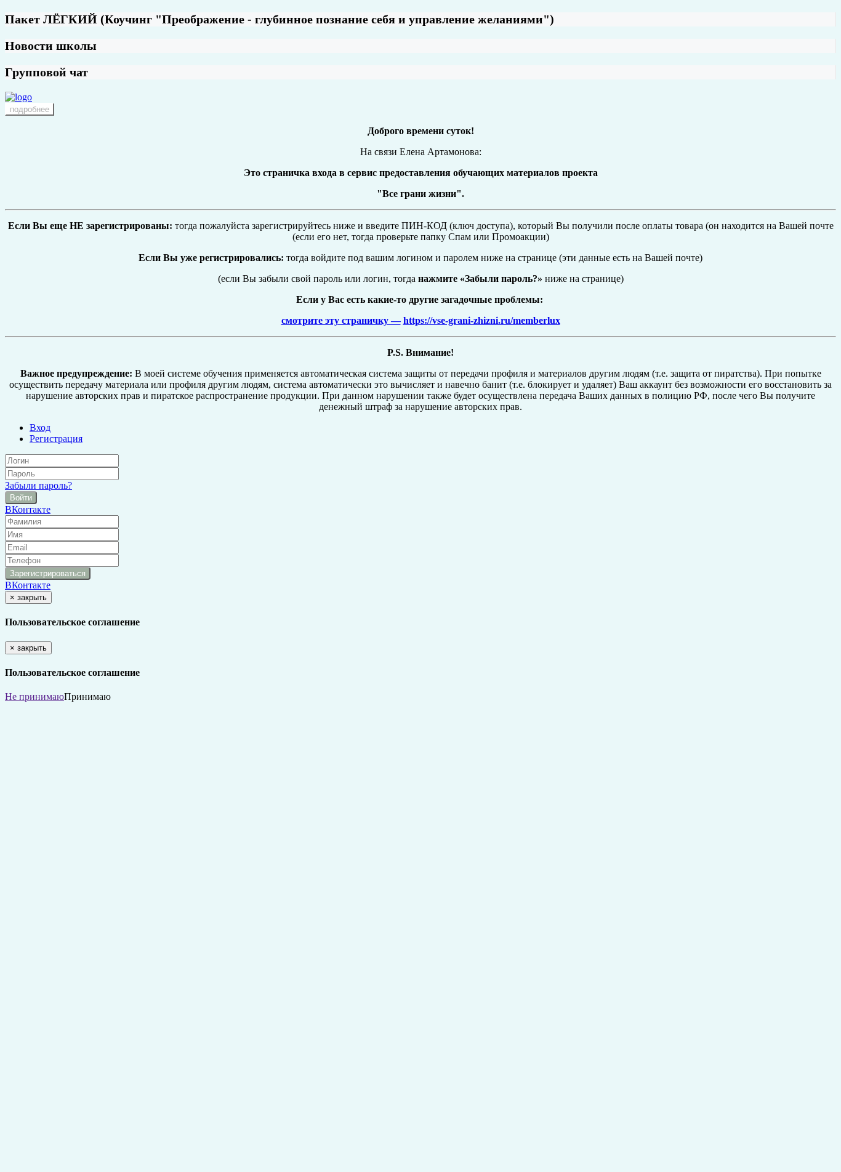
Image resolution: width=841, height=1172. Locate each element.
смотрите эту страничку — (341, 320)
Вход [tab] (40, 427)
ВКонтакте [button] (27, 509)
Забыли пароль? (38, 485)
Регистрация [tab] (56, 438)
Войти (21, 497)
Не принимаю (34, 696)
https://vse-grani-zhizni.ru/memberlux (481, 320)
